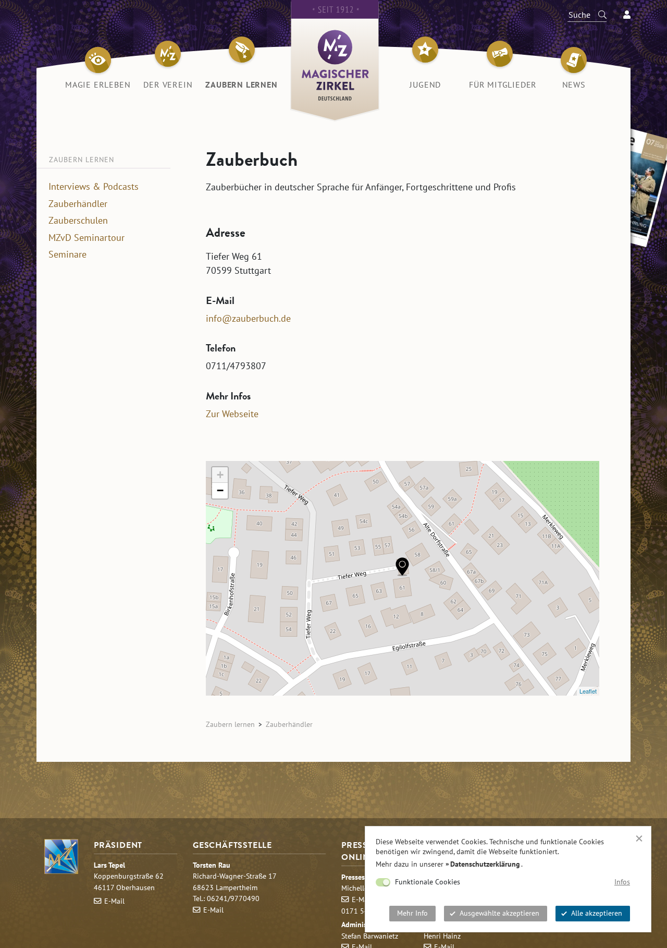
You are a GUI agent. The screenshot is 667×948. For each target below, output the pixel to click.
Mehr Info (412, 913)
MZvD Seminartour (86, 238)
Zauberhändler (77, 204)
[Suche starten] (598, 14)
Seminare (67, 254)
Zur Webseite (232, 413)
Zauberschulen (78, 220)
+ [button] (220, 474)
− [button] (220, 490)
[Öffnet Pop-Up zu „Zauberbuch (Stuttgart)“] (402, 566)
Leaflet (588, 691)
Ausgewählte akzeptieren (499, 913)
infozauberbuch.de (248, 318)
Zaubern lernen (230, 724)
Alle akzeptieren (596, 913)
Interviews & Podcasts (93, 186)
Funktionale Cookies (427, 881)
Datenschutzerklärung (485, 864)
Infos (622, 881)
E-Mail (114, 901)
